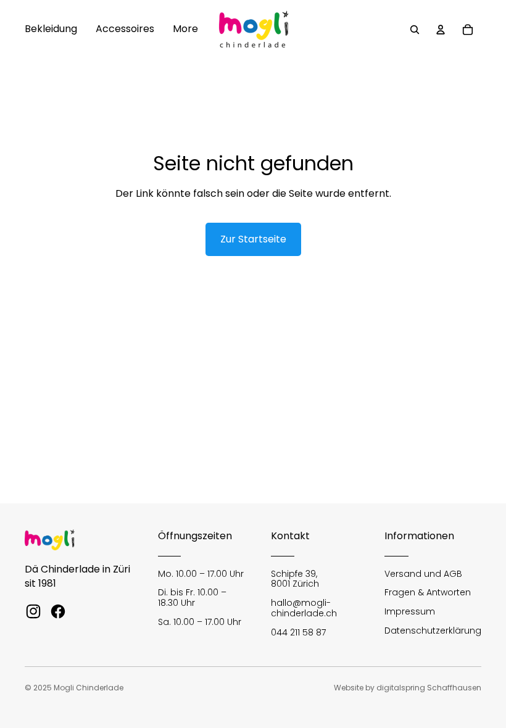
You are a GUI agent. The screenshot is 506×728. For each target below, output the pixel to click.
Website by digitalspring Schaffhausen (407, 687)
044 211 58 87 (298, 632)
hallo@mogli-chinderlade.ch (304, 608)
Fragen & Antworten (427, 592)
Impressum (409, 611)
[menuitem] (51, 29)
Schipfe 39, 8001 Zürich (295, 579)
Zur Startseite (253, 239)
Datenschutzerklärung (432, 630)
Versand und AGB (423, 574)
